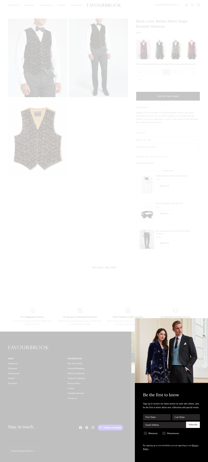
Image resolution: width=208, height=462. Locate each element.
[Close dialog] (204, 323)
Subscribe (192, 425)
